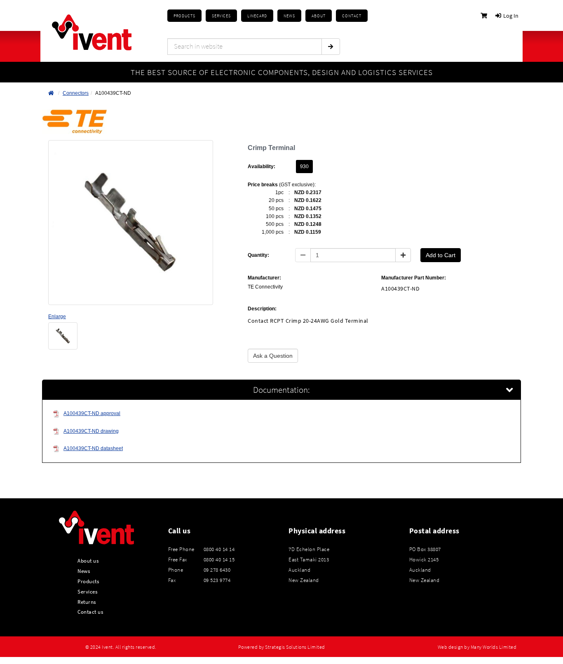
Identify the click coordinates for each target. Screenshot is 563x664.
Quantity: (258, 255)
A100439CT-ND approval (91, 413)
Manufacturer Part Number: (413, 278)
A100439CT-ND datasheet (93, 448)
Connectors (76, 93)
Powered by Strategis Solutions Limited (281, 647)
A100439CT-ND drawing (91, 431)
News (83, 571)
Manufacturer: (264, 278)
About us (88, 560)
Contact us (90, 611)
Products (184, 16)
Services (87, 591)
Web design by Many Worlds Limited (477, 647)
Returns (86, 601)
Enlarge (57, 316)
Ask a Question (273, 355)
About (319, 16)
